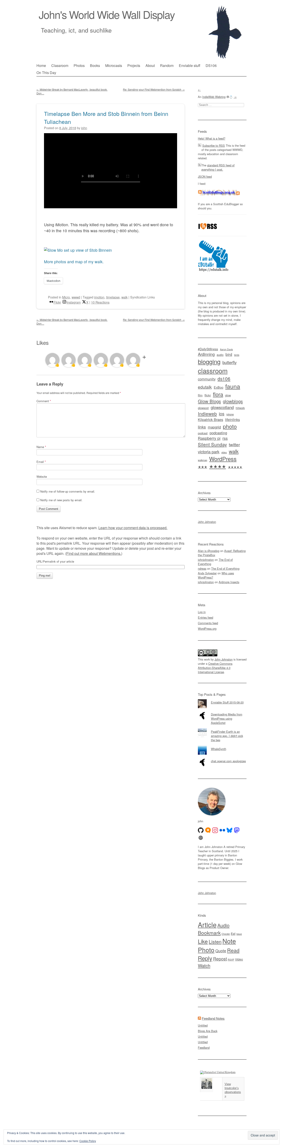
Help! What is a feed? (211, 138)
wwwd (76, 297)
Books (95, 65)
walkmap (202, 460)
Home (41, 65)
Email (41, 462)
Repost (220, 959)
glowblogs (233, 401)
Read (233, 950)
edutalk (205, 387)
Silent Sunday (212, 444)
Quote (220, 950)
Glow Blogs (209, 401)
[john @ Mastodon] (237, 830)
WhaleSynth (218, 749)
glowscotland (222, 407)
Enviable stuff (189, 65)
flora (218, 394)
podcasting (218, 432)
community (207, 379)
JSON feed (205, 176)
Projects (133, 65)
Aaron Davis (226, 349)
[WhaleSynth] (222, 745)
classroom (213, 370)
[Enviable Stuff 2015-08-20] (222, 699)
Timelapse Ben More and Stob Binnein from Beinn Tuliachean (106, 117)
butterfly (229, 362)
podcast (203, 433)
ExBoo (218, 387)
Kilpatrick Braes (210, 419)
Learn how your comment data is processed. (132, 527)
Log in (202, 612)
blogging (209, 361)
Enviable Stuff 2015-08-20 (227, 702)
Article (207, 924)
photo (230, 426)
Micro (66, 297)
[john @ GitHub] (201, 830)
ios (221, 414)
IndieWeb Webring (214, 97)
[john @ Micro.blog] (208, 830)
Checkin (226, 934)
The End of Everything (225, 568)
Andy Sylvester (207, 573)
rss (225, 438)
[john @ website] (201, 837)
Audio (223, 925)
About (150, 65)
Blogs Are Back (207, 1031)
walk (124, 297)
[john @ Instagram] (215, 830)
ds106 (224, 378)
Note (229, 940)
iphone (230, 414)
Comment (43, 401)
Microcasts (113, 65)
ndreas (202, 568)
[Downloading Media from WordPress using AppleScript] (222, 711)
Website (41, 476)
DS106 (211, 65)
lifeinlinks (232, 419)
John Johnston (207, 522)
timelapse (113, 297)
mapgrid (214, 427)
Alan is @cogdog (208, 551)
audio (220, 355)
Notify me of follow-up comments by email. (67, 491)
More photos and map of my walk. (74, 261)
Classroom (59, 65)
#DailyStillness (208, 349)
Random (167, 65)
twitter (234, 444)
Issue (239, 934)
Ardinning (206, 354)
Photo (206, 949)
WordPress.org (207, 628)
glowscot (203, 408)
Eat (233, 933)
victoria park (208, 451)
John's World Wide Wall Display (107, 14)
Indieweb (207, 413)
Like (203, 941)
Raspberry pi (209, 438)
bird (229, 354)
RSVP (231, 959)
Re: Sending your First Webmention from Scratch (154, 89)
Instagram (74, 302)
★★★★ (217, 466)
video (224, 452)
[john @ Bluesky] (229, 830)
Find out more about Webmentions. (93, 553)
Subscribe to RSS (213, 145)
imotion (99, 297)
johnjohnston (206, 559)
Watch (204, 965)
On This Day (46, 72)
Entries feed (205, 617)
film (200, 395)
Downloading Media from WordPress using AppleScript (226, 718)
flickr (208, 395)
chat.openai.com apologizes (228, 761)
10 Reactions (100, 302)
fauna (232, 386)
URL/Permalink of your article (55, 561)
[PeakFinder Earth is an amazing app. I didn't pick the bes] (222, 728)
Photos (79, 65)
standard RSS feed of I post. (218, 167)
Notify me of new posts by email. (61, 500)
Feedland (204, 1047)
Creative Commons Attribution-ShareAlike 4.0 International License (215, 667)
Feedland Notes (213, 1018)
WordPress (223, 459)
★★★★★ (235, 467)
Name (41, 447)
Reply (205, 958)
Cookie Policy (87, 1141)
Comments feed (208, 623)
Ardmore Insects (229, 582)
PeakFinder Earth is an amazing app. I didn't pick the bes (227, 735)
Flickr (57, 302)
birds (236, 355)
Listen (215, 941)
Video (239, 959)
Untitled (203, 1025)
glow (228, 395)
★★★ (202, 466)
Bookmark (209, 932)
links (202, 427)
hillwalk (240, 408)
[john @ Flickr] (222, 830)
